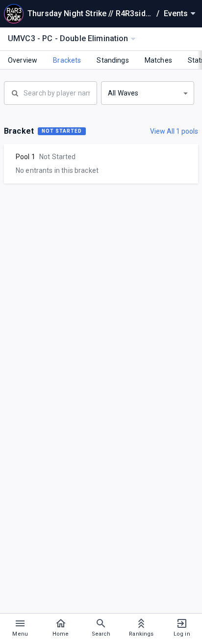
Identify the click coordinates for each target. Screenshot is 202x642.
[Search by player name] (50, 92)
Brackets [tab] (67, 60)
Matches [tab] (158, 60)
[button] (147, 93)
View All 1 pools (174, 131)
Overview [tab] (22, 60)
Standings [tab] (112, 60)
